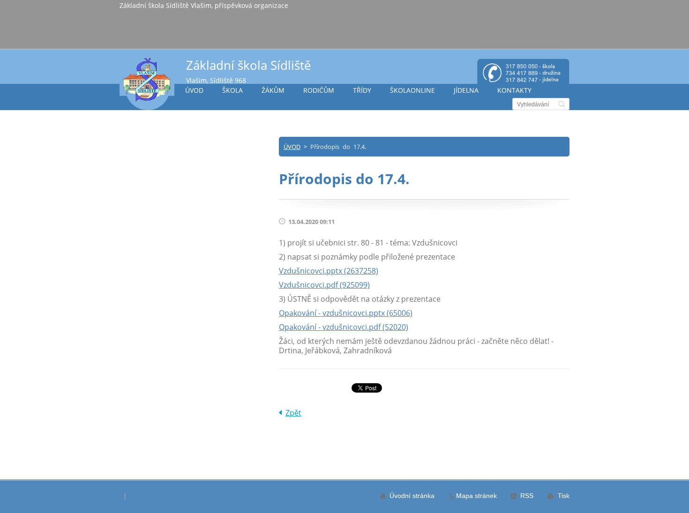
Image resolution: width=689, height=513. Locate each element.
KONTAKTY (514, 90)
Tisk (563, 495)
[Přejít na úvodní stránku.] (147, 83)
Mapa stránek (476, 495)
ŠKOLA (232, 90)
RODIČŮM (318, 90)
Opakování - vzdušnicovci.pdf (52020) (343, 327)
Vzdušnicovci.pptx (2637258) (328, 271)
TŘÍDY (362, 90)
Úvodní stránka (411, 495)
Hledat (561, 104)
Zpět (293, 413)
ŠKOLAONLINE (412, 90)
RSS (526, 495)
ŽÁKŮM (273, 90)
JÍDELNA (466, 90)
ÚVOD (194, 90)
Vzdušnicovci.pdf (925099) (324, 285)
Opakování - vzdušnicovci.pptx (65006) (345, 313)
